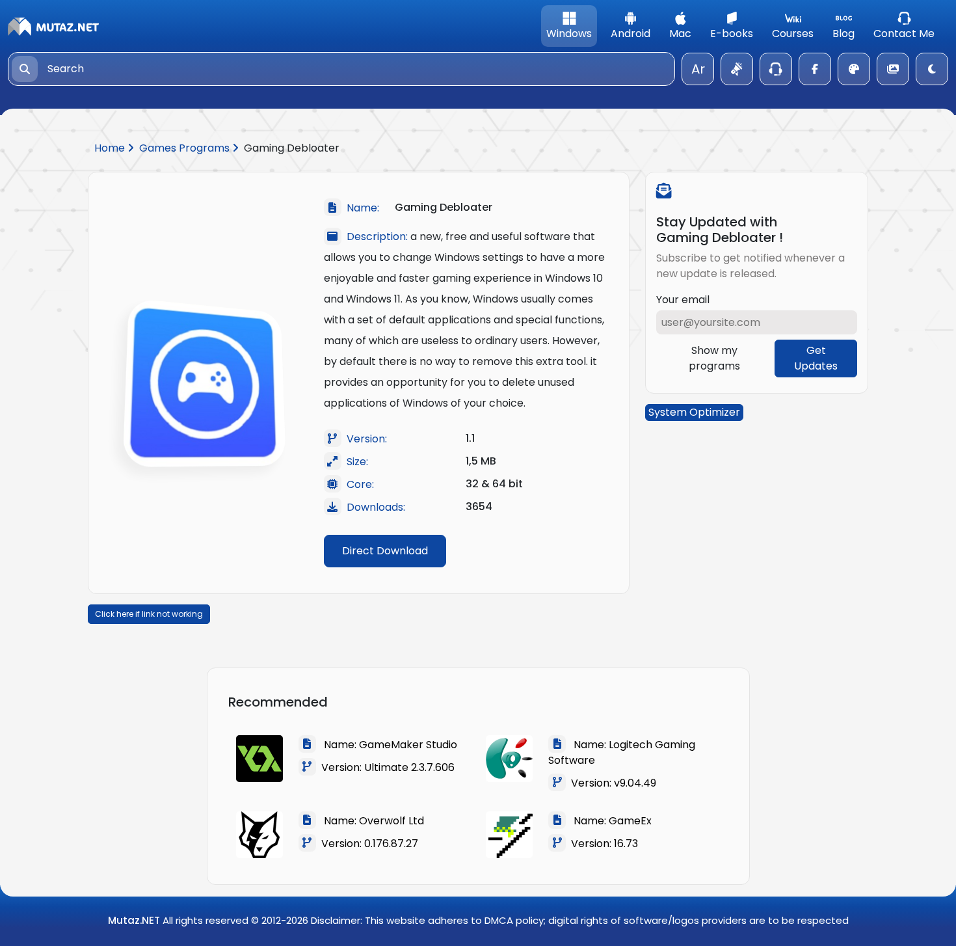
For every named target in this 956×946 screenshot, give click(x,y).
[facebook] (815, 69)
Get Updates (816, 358)
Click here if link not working (149, 613)
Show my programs (714, 358)
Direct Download (385, 550)
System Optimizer (694, 412)
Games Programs (185, 148)
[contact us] (776, 69)
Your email (683, 299)
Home (110, 148)
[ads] (737, 69)
